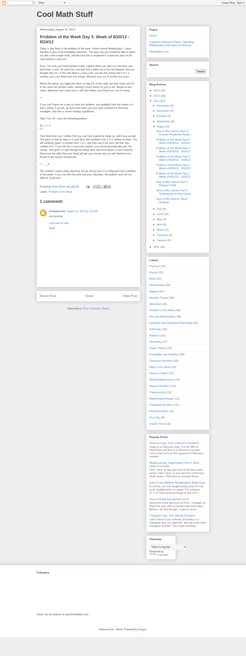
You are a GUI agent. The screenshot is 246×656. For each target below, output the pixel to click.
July (159, 208)
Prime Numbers (158, 411)
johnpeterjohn (57, 211)
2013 (157, 95)
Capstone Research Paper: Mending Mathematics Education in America (171, 43)
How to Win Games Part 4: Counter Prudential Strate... (174, 133)
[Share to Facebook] (105, 187)
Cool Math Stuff (65, 14)
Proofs (153, 272)
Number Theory (159, 297)
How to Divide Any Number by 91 (169, 499)
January (162, 240)
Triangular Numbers (161, 404)
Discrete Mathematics (162, 316)
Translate (162, 554)
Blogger (142, 629)
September (164, 121)
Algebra (154, 291)
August (161, 126)
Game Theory (157, 348)
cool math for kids (59, 223)
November (163, 110)
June (160, 214)
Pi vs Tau (154, 417)
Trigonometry (157, 392)
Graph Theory (157, 423)
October (162, 115)
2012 (157, 100)
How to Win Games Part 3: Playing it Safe (172, 183)
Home (89, 296)
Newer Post (48, 296)
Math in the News (159, 367)
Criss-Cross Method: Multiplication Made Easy (177, 482)
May (160, 219)
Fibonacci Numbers (161, 360)
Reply (52, 228)
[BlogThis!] (98, 187)
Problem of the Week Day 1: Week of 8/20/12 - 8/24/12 (173, 175)
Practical (154, 266)
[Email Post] (87, 186)
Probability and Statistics (164, 354)
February (163, 234)
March (161, 229)
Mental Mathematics (161, 379)
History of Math (158, 373)
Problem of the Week (60, 191)
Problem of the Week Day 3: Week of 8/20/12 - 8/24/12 (173, 158)
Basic (152, 278)
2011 (157, 246)
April (160, 224)
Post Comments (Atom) (96, 308)
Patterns (154, 335)
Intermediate (157, 284)
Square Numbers (159, 385)
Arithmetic (155, 329)
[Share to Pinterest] (109, 187)
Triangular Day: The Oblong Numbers (172, 515)
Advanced (155, 304)
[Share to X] (102, 187)
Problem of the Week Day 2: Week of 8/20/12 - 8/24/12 (173, 166)
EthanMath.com (159, 51)
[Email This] (94, 187)
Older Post (130, 296)
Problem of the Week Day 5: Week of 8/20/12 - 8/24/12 (173, 141)
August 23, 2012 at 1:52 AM (82, 211)
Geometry (155, 341)
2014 (157, 90)
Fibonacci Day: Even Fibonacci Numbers (174, 443)
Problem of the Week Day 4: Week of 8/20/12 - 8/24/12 (173, 150)
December (163, 105)
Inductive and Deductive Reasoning (170, 322)
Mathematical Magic (161, 398)
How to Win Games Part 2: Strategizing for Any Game (173, 192)
